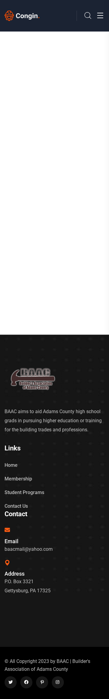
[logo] (22, 15)
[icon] (11, 682)
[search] (87, 15)
